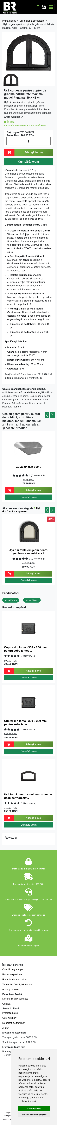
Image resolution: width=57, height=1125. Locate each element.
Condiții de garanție (12, 969)
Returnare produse (12, 974)
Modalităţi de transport (13, 1023)
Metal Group (32, 600)
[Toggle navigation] (51, 7)
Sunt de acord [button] (34, 1108)
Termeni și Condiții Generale (17, 984)
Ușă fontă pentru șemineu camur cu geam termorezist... (28, 796)
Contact (6, 1003)
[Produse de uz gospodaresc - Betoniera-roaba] (10, 7)
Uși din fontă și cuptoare (21, 510)
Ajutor (5, 1028)
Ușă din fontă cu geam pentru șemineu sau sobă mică (28, 551)
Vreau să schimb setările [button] (34, 1114)
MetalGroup (11, 600)
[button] (47, 415)
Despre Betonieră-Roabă (15, 998)
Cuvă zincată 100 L (28, 466)
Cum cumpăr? (9, 1018)
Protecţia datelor (10, 1013)
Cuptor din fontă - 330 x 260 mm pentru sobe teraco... (25, 649)
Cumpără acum (29, 497)
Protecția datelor (10, 989)
